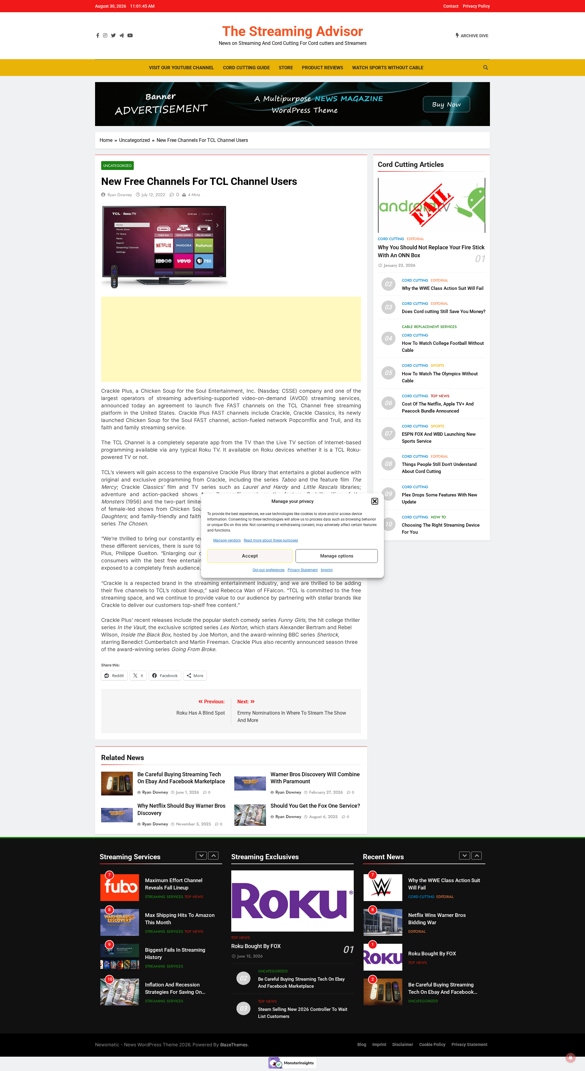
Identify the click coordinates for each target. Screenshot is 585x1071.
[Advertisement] (231, 339)
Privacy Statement (303, 570)
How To (438, 517)
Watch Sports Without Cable (387, 67)
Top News (440, 396)
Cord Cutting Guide (246, 67)
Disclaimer (402, 1044)
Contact (451, 6)
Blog (361, 1044)
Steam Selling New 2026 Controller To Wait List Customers (436, 992)
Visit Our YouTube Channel (181, 67)
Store (286, 67)
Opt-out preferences (269, 570)
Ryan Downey (120, 195)
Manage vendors (227, 540)
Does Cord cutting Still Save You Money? (443, 311)
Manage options (336, 556)
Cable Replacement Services (429, 327)
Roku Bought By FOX (256, 946)
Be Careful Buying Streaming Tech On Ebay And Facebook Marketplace (441, 957)
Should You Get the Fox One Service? (315, 806)
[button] (375, 501)
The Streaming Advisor (292, 31)
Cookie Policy (432, 1044)
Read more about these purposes (271, 540)
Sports (437, 366)
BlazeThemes (234, 1044)
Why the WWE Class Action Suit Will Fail (443, 288)
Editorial (415, 239)
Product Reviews (322, 67)
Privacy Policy (476, 6)
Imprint (327, 570)
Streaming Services (164, 897)
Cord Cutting (391, 239)
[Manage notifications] (571, 1057)
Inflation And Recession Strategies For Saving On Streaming (173, 957)
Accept (250, 556)
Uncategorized (117, 165)
